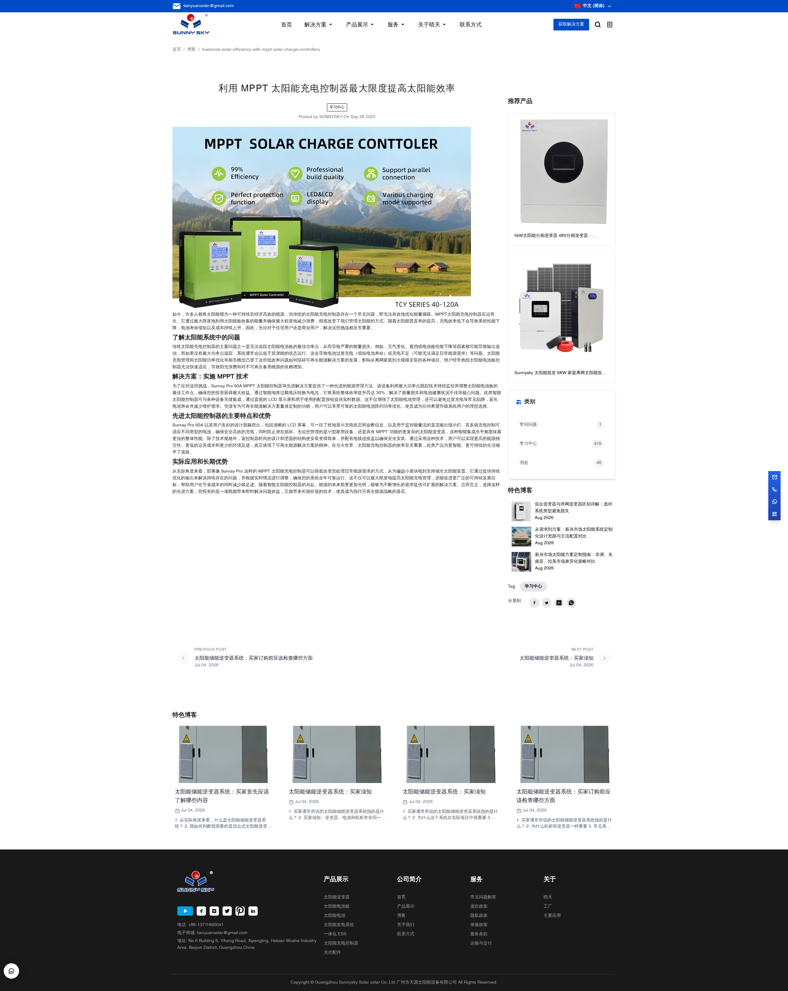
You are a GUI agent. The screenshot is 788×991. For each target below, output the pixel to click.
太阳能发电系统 (339, 925)
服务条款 (479, 934)
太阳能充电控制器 (341, 943)
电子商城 (212, 933)
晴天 (548, 897)
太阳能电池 (334, 916)
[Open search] (598, 24)
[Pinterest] (240, 911)
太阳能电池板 (337, 907)
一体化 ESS (335, 934)
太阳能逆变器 (337, 897)
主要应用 (552, 916)
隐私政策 (479, 916)
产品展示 (405, 907)
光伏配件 (332, 953)
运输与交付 (481, 943)
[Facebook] (201, 911)
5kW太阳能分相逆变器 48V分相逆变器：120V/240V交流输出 (553, 236)
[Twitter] (227, 911)
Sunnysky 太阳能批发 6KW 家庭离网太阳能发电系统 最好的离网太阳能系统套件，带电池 (560, 373)
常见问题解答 (483, 897)
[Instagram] (214, 911)
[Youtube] (185, 911)
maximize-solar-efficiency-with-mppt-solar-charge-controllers (261, 50)
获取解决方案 (571, 24)
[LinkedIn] (253, 911)
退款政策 (479, 907)
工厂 (548, 907)
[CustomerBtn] (11, 971)
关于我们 (405, 925)
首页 (176, 50)
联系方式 (405, 934)
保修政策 (479, 925)
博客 (191, 50)
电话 (200, 925)
